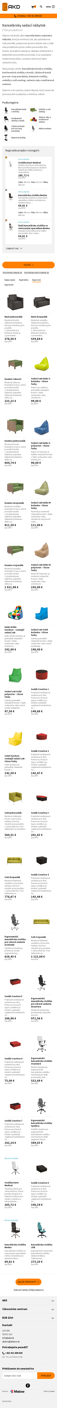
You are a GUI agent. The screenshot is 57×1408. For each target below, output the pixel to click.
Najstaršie (9, 284)
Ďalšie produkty (27, 1281)
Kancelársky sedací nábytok (35, 273)
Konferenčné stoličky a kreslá (17, 119)
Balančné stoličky (18, 137)
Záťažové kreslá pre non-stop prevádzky (17, 128)
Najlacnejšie (10, 279)
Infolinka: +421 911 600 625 (29, 15)
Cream (52, 1391)
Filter (27, 264)
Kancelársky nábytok (11, 273)
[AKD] (16, 7)
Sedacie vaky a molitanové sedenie (45, 119)
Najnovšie (36, 279)
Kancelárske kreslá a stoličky (18, 110)
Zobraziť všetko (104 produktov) (29, 1289)
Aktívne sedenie (45, 128)
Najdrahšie (23, 279)
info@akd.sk (8, 1337)
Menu (48, 7)
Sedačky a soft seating (45, 110)
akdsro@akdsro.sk (11, 1341)
